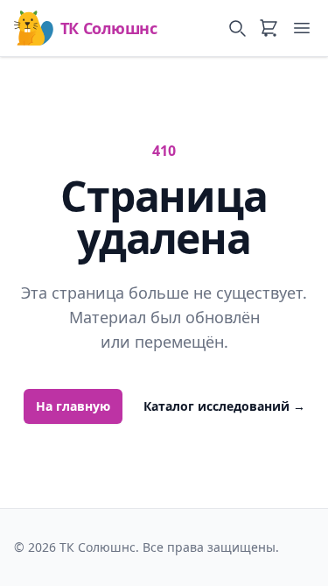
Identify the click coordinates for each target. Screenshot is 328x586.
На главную (73, 406)
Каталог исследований (224, 406)
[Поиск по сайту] (237, 28)
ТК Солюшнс (108, 28)
